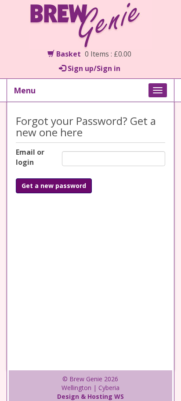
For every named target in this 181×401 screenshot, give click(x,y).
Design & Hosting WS (90, 396)
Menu (25, 90)
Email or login (30, 157)
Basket (67, 54)
